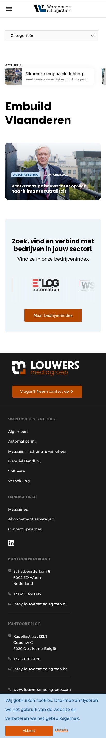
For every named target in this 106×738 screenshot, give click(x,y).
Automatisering (22, 441)
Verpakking (19, 480)
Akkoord (29, 731)
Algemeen (18, 431)
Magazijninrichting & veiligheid (37, 451)
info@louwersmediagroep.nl (39, 604)
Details (61, 729)
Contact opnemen (25, 529)
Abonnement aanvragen (31, 519)
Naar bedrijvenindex (53, 315)
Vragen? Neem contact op (44, 391)
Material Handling (24, 461)
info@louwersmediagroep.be (40, 669)
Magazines (18, 509)
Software (16, 471)
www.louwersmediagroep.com (42, 689)
